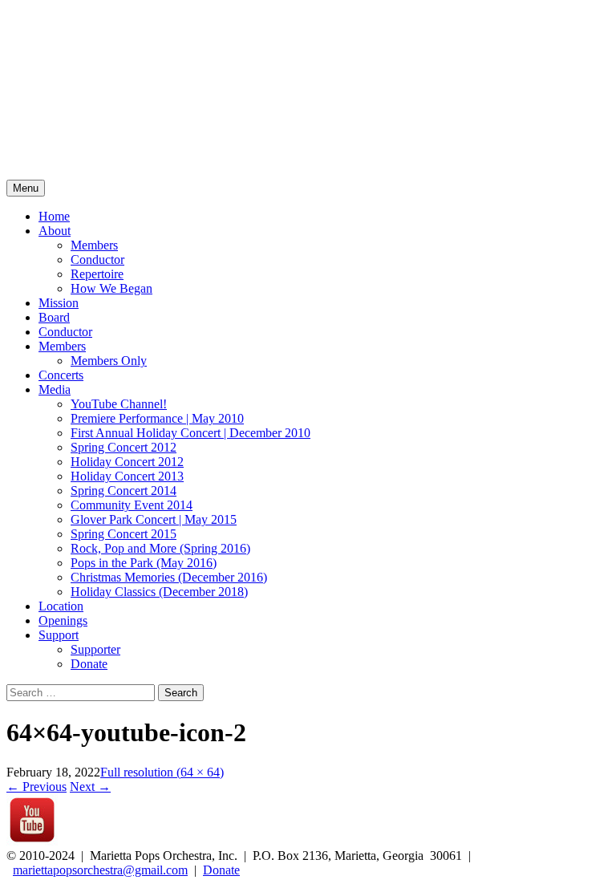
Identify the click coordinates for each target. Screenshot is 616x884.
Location (60, 606)
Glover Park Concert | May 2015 (154, 519)
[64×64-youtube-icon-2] (32, 841)
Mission (58, 303)
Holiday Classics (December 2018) (159, 591)
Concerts (60, 375)
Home (54, 216)
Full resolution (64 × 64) (162, 772)
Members (94, 245)
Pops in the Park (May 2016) (144, 563)
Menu (25, 188)
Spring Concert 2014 (123, 490)
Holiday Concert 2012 (127, 461)
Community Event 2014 (131, 505)
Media (54, 389)
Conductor (97, 259)
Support (58, 635)
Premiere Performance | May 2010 (157, 418)
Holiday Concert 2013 (127, 476)
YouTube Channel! (119, 404)
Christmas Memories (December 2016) (169, 577)
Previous (36, 786)
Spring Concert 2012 (123, 447)
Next (90, 786)
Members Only (109, 360)
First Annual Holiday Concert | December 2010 (190, 433)
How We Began (111, 288)
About (54, 230)
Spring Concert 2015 (123, 534)
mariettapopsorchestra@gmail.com (100, 870)
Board (54, 317)
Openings (62, 620)
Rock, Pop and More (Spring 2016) (160, 548)
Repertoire (97, 274)
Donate (89, 664)
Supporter (95, 649)
